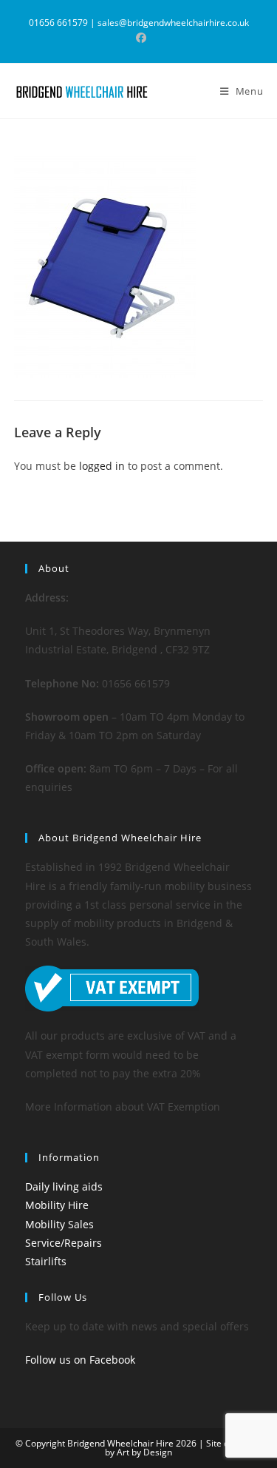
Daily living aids (64, 1186)
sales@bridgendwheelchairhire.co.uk (173, 22)
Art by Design (144, 1452)
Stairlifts (45, 1261)
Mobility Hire (57, 1205)
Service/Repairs (63, 1243)
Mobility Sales (59, 1224)
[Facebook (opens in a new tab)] (138, 37)
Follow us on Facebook (80, 1360)
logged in (102, 466)
